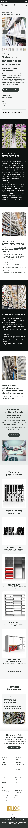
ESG (3, 779)
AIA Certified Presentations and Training (18, 794)
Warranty (16, 798)
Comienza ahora (14, 434)
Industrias (4, 759)
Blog (15, 782)
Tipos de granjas (20, 764)
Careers (4, 782)
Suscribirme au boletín (14, 747)
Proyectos (4, 762)
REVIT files (4, 800)
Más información (11, 826)
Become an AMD (18, 777)
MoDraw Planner (18, 790)
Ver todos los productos (14, 671)
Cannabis (18, 762)
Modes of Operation (7, 798)
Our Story (4, 777)
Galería (4, 764)
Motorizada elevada (7, 97)
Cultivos (18, 759)
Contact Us (17, 779)
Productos (4, 757)
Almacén (4, 105)
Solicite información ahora (10, 90)
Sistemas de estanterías (7, 12)
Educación (4, 103)
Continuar (18, 826)
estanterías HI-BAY (20, 248)
